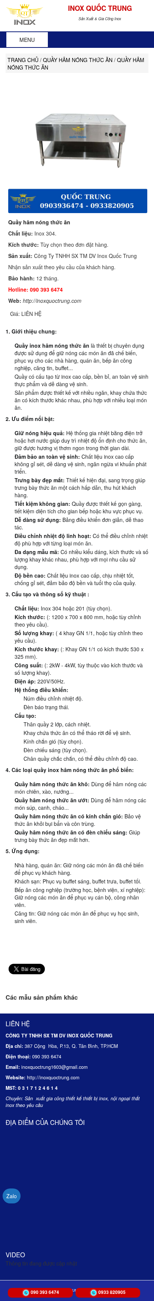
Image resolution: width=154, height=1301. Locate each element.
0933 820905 (112, 1292)
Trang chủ (22, 60)
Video (15, 1254)
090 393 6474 (45, 1292)
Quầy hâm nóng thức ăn (39, 222)
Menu (27, 39)
